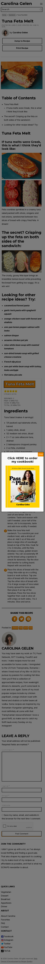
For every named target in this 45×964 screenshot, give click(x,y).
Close (41, 454)
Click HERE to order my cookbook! (23, 459)
